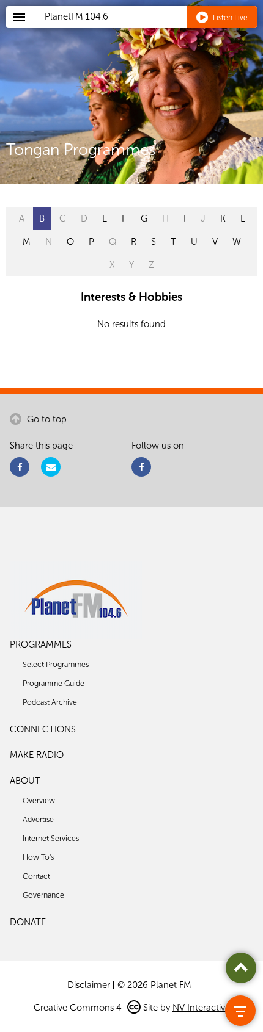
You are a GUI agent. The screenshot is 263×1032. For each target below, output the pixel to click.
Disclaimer (88, 985)
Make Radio (37, 754)
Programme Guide (53, 683)
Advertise (38, 819)
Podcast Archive (50, 702)
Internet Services (51, 838)
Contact (36, 876)
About (25, 780)
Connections (43, 729)
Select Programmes (56, 664)
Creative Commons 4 (79, 1007)
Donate (28, 922)
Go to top (45, 419)
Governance (43, 895)
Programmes (41, 644)
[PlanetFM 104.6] (148, 31)
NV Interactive (201, 1007)
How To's (38, 857)
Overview (39, 800)
